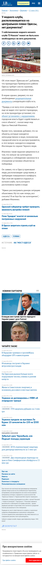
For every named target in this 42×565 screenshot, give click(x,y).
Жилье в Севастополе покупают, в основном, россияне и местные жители (19, 388)
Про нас (5, 471)
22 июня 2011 (34, 10)
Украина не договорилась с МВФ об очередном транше (20, 399)
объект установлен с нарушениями (18, 116)
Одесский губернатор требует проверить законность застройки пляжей (21, 208)
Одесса (6, 236)
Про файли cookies (9, 560)
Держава (23, 10)
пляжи (16, 236)
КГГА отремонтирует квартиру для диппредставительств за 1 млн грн (20, 448)
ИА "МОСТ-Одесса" (22, 242)
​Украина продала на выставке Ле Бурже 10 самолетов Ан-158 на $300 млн (20, 422)
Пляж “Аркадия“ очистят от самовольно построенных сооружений (20, 217)
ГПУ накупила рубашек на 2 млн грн (21, 410)
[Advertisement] (21, 265)
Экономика (14, 10)
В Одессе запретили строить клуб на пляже (18, 227)
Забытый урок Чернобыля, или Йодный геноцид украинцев (17, 437)
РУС (33, 3)
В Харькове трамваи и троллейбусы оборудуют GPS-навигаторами (18, 354)
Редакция (5, 479)
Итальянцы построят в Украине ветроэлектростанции (16, 364)
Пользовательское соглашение (13, 484)
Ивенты (5, 476)
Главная (5, 10)
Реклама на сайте (8, 474)
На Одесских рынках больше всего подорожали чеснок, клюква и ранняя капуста (19, 377)
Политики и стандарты (10, 481)
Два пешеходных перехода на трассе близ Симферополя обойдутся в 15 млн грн (21, 460)
